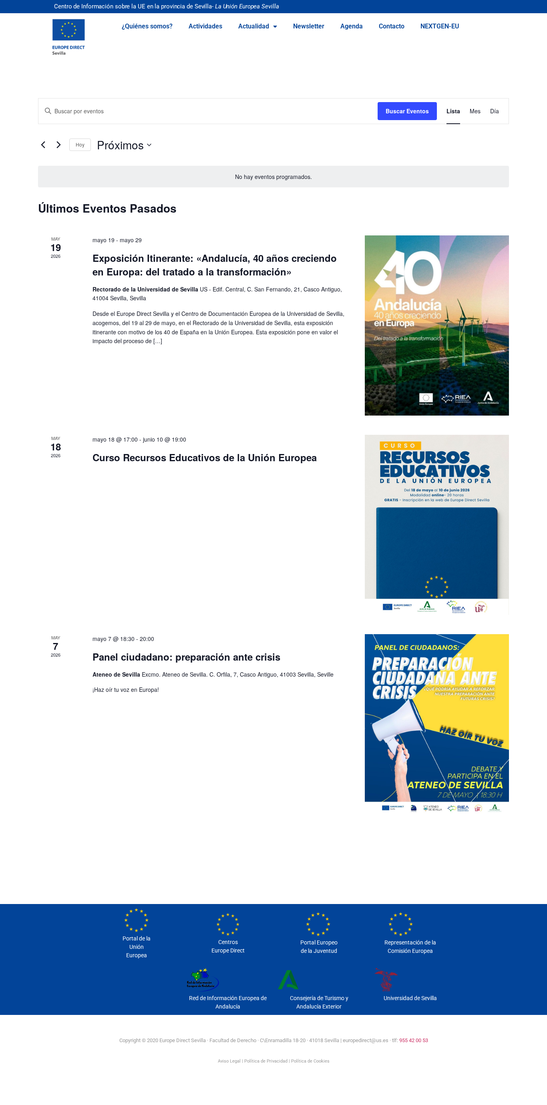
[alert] (273, 177)
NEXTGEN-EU (439, 26)
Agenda (351, 26)
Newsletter (308, 26)
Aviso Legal (229, 1061)
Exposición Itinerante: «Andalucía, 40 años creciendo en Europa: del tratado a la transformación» (215, 264)
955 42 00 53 (413, 1040)
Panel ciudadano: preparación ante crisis (186, 656)
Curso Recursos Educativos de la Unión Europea (205, 457)
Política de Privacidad (266, 1061)
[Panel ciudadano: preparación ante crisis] (437, 724)
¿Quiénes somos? (147, 26)
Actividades (205, 26)
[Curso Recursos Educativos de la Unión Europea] (437, 525)
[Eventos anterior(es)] (43, 145)
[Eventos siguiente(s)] (58, 145)
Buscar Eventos (407, 111)
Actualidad (253, 26)
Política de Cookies (310, 1061)
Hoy (80, 144)
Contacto (391, 26)
